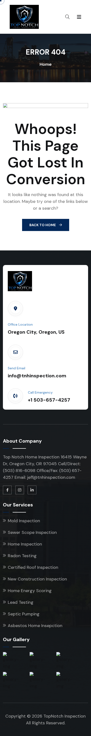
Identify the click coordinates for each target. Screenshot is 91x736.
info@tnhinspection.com (37, 375)
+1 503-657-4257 (49, 400)
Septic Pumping (24, 614)
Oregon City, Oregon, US (36, 332)
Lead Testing (20, 602)
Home (46, 64)
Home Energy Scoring (30, 591)
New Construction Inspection (37, 579)
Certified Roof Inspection (33, 567)
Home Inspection (25, 544)
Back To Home (43, 225)
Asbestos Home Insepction (35, 625)
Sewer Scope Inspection (32, 532)
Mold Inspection (24, 521)
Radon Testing (22, 556)
